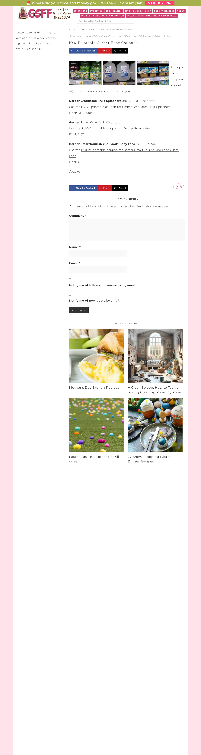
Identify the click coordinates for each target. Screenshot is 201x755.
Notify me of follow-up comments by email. (103, 285)
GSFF (44, 13)
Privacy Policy (162, 36)
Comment (78, 215)
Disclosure (130, 36)
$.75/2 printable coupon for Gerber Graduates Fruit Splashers (126, 107)
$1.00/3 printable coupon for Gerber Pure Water (115, 128)
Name (75, 247)
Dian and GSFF (34, 49)
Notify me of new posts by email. (94, 300)
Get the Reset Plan (159, 3)
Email (75, 263)
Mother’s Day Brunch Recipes (94, 387)
